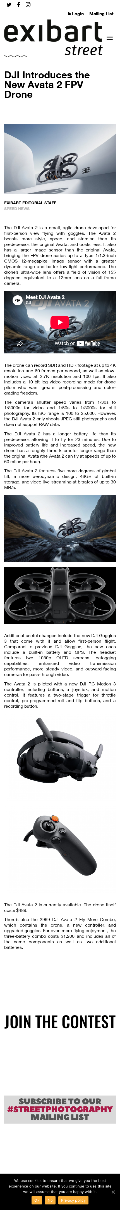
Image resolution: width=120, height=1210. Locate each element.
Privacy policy (73, 1200)
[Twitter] (9, 4)
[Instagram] (28, 4)
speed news (17, 208)
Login (78, 13)
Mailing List (101, 13)
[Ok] (113, 1192)
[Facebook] (18, 4)
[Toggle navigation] (110, 38)
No (50, 1200)
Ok (36, 1200)
